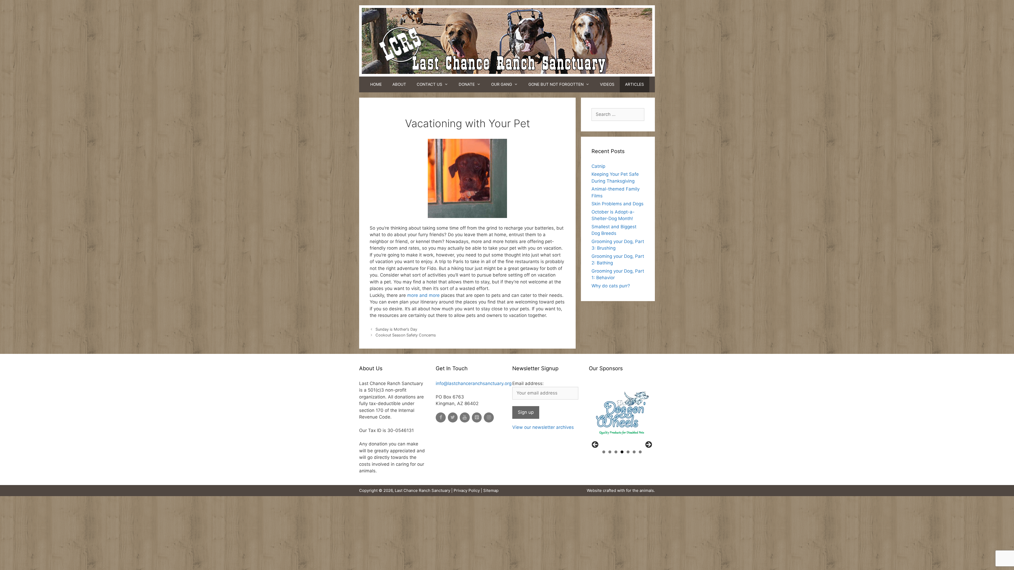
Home (376, 84)
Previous (595, 445)
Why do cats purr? (611, 285)
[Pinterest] (477, 417)
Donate (467, 84)
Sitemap (491, 490)
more (412, 295)
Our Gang (501, 84)
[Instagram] (489, 417)
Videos (607, 84)
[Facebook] (441, 417)
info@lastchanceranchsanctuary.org (473, 383)
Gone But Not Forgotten (556, 84)
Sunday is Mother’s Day (396, 329)
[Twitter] (453, 417)
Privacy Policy (467, 490)
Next (648, 445)
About (399, 84)
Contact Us (429, 84)
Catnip (598, 166)
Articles (634, 84)
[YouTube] (465, 417)
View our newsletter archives (543, 427)
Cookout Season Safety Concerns (405, 335)
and (423, 295)
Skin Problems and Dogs (618, 203)
